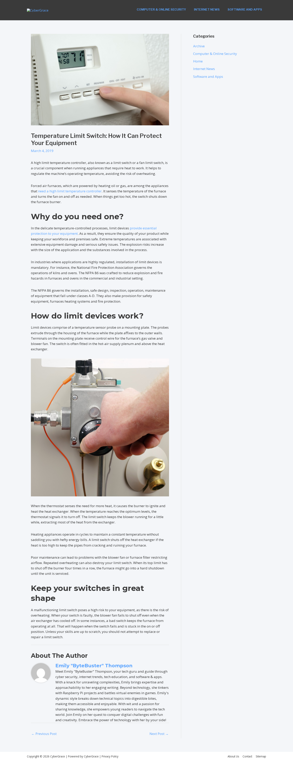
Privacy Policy (109, 756)
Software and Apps (245, 9)
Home (198, 61)
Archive (199, 46)
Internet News (207, 9)
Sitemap (261, 756)
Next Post (159, 733)
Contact (247, 756)
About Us (233, 756)
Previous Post (44, 733)
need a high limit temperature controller (70, 191)
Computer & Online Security (161, 9)
